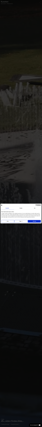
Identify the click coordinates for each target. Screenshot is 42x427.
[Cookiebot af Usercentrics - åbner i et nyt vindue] (36, 205)
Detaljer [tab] (21, 208)
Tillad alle (34, 221)
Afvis (8, 221)
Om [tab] (34, 208)
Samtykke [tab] (7, 208)
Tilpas (20, 221)
